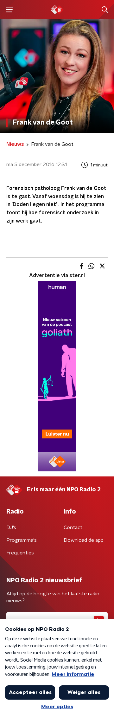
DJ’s (11, 527)
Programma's (21, 540)
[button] (9, 10)
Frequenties (20, 552)
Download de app (84, 540)
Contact (73, 527)
